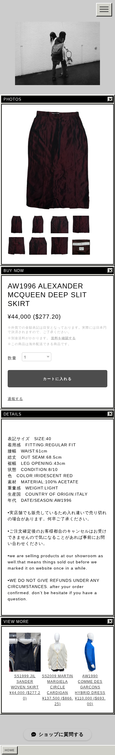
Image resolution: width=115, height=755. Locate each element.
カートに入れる (57, 378)
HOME (10, 750)
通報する (15, 399)
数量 (12, 358)
